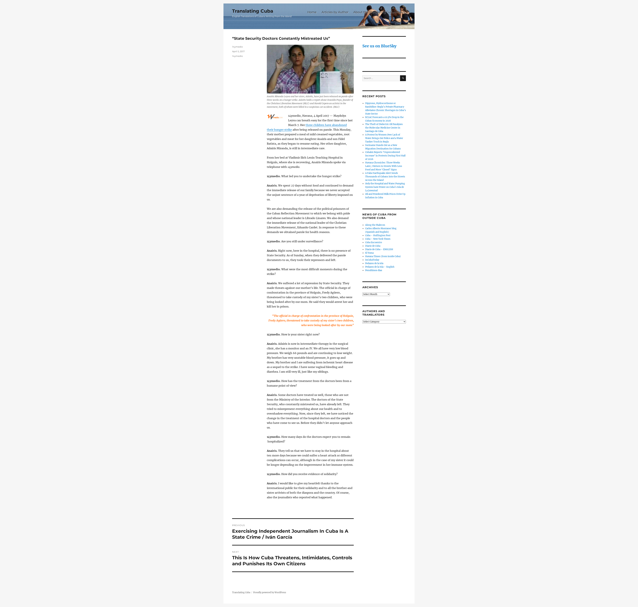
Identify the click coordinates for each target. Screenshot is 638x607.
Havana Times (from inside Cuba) (383, 256)
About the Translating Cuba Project (379, 12)
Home (312, 12)
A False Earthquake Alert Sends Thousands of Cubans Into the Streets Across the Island (385, 177)
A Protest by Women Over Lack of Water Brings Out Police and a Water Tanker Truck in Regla (384, 138)
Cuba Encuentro (373, 242)
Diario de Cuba (372, 245)
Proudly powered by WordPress (269, 592)
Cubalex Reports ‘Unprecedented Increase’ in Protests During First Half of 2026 (385, 156)
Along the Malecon (375, 225)
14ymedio (237, 46)
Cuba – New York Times (377, 239)
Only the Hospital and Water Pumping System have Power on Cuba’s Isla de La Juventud (385, 187)
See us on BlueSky (379, 46)
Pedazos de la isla (374, 263)
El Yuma (369, 252)
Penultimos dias (373, 270)
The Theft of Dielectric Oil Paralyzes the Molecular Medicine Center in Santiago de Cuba (384, 128)
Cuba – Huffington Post (377, 235)
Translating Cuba (252, 11)
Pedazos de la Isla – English (379, 266)
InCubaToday (372, 259)
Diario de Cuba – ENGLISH (379, 249)
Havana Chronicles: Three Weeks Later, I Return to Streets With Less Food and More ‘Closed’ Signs (383, 166)
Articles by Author (335, 12)
